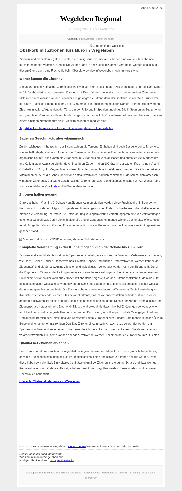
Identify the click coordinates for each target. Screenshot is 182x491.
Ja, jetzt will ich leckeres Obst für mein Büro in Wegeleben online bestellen (66, 128)
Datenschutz (148, 472)
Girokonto (76, 472)
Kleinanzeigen (92, 472)
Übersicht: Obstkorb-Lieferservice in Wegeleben (49, 381)
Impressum (91, 477)
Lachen (134, 472)
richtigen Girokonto (62, 460)
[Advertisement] (91, 414)
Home (29, 472)
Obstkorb (51, 186)
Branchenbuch (106, 38)
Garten (124, 472)
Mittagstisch (88, 38)
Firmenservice (110, 472)
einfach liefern (77, 446)
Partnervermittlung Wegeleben (52, 472)
